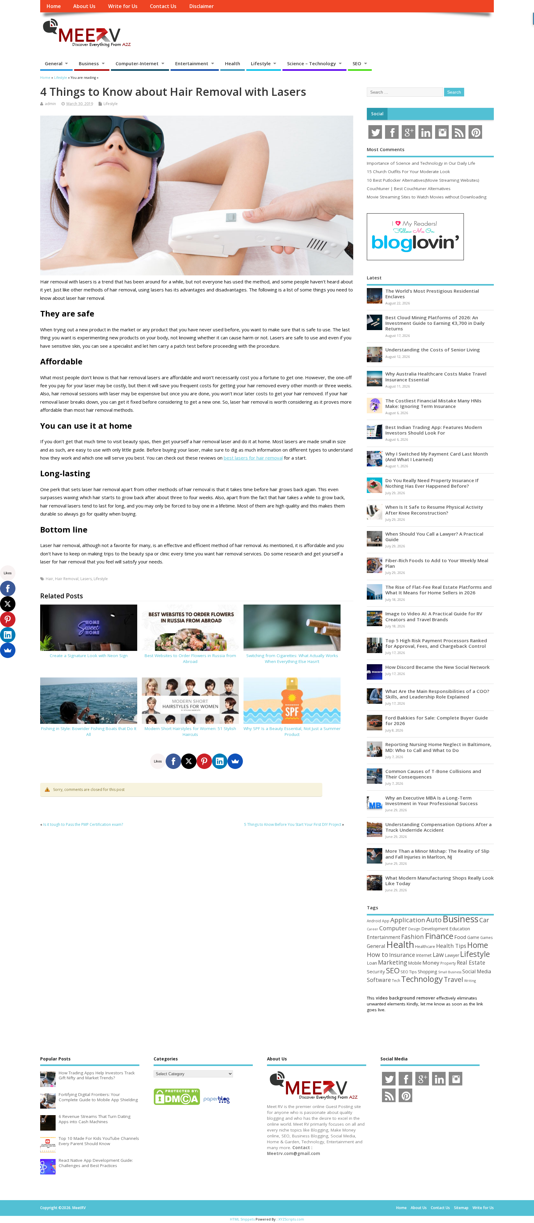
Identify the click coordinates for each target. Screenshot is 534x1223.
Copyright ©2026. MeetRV (63, 1207)
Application (407, 919)
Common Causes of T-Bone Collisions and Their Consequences (433, 774)
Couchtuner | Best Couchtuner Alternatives (409, 188)
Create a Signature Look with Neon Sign (89, 655)
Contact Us (163, 6)
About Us (84, 6)
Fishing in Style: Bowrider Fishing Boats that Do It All (88, 731)
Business (89, 63)
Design (414, 928)
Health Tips (451, 945)
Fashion (412, 936)
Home (53, 6)
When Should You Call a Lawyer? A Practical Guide (434, 536)
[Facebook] (173, 761)
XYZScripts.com (291, 1219)
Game (473, 937)
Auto (434, 919)
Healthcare (425, 946)
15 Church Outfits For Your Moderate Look (408, 171)
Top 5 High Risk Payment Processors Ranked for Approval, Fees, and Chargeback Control (436, 643)
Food (460, 937)
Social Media (476, 971)
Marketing (392, 962)
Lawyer (452, 955)
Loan (372, 963)
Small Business (449, 972)
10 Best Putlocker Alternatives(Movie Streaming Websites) (423, 180)
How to (377, 954)
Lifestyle (261, 63)
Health (232, 63)
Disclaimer (201, 6)
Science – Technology (311, 63)
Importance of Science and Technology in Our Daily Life (421, 163)
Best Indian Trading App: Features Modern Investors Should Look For (433, 430)
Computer (393, 928)
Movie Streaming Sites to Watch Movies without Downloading (426, 197)
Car (484, 920)
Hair (49, 578)
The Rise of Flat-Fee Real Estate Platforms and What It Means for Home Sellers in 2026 (438, 590)
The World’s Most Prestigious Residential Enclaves (432, 293)
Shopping (427, 972)
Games (486, 937)
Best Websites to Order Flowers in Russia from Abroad (190, 658)
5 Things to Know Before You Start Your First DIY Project (292, 824)
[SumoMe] (235, 761)
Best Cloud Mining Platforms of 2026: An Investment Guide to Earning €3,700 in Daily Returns (435, 323)
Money (430, 962)
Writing (470, 980)
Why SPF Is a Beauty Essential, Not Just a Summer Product (292, 731)
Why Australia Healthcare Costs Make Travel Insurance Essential (435, 376)
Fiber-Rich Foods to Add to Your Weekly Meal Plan (436, 563)
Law (438, 954)
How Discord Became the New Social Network (437, 667)
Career (372, 929)
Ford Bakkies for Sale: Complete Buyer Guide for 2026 (436, 720)
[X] (189, 761)
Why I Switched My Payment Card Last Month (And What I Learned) (436, 456)
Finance (439, 935)
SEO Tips (408, 972)
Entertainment (191, 63)
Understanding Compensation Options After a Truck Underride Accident (438, 827)
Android (374, 920)
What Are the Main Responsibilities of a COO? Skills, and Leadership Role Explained (437, 694)
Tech (396, 980)
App (385, 920)
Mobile (415, 963)
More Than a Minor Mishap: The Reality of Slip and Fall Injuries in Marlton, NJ (437, 854)
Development (434, 929)
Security (376, 971)
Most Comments (386, 149)
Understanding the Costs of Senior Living (432, 349)
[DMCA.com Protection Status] (177, 1104)
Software (379, 979)
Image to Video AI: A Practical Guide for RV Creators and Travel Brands (433, 616)
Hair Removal (66, 578)
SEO (357, 63)
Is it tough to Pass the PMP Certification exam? (83, 824)
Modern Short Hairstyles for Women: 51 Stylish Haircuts (190, 731)
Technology (422, 979)
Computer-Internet (137, 63)
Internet (424, 955)
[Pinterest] (204, 761)
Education (459, 928)
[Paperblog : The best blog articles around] (216, 1104)
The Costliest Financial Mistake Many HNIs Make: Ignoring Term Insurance (433, 403)
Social (377, 114)
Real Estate (471, 962)
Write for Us (123, 6)
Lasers (86, 578)
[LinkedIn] (219, 761)
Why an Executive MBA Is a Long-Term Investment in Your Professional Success (431, 800)
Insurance (402, 954)
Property (448, 963)
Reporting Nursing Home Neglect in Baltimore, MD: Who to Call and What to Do (438, 747)
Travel (453, 979)
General (53, 63)
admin (50, 103)
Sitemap (461, 1207)
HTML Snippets (242, 1219)
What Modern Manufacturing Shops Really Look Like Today (439, 880)
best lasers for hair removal (253, 458)
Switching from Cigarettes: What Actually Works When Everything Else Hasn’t (292, 658)
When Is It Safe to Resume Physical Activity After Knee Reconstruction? (434, 510)
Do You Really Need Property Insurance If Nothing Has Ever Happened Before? (432, 483)
